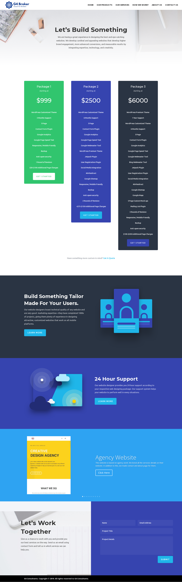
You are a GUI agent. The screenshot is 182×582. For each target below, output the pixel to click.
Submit (165, 559)
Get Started (44, 176)
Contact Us (171, 5)
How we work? (140, 5)
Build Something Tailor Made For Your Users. (54, 299)
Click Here (104, 472)
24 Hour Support (117, 379)
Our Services (122, 5)
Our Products (104, 5)
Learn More (35, 332)
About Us (157, 5)
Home (90, 5)
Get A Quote (109, 258)
